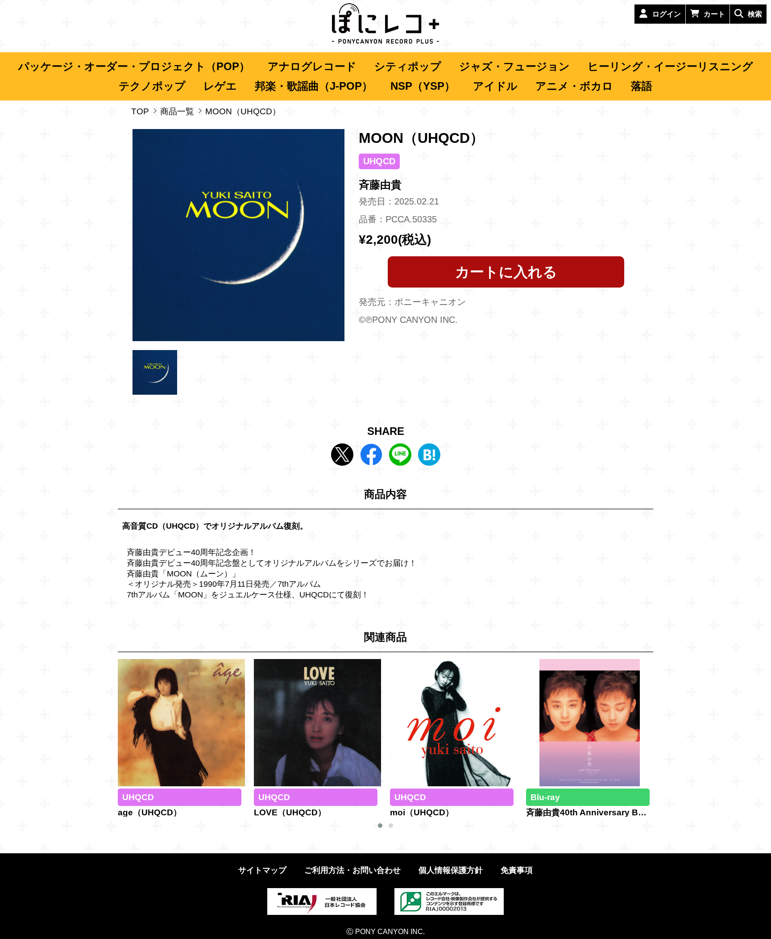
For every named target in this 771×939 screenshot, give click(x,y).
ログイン (666, 14)
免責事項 (517, 870)
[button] (380, 825)
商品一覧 (177, 111)
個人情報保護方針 (451, 870)
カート (714, 14)
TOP (140, 111)
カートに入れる (506, 272)
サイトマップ (262, 870)
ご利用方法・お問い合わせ (352, 870)
